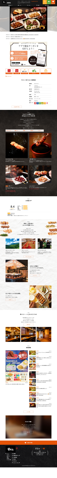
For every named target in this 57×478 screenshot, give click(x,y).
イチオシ (29, 5)
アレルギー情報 (9, 459)
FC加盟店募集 (15, 457)
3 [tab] (28, 32)
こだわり (22, 1)
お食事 (38, 5)
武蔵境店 (9, 2)
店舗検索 (14, 453)
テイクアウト (45, 3)
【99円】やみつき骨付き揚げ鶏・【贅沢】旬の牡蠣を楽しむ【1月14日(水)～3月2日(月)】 (24, 34)
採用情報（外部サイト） (16, 455)
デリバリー (48, 3)
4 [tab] (29, 32)
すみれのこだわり (9, 76)
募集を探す (28, 432)
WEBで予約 (53, 3)
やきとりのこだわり (28, 256)
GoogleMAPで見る (16, 106)
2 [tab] (27, 32)
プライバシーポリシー (16, 462)
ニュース (25, 1)
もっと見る (28, 411)
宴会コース (11, 5)
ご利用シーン (11, 299)
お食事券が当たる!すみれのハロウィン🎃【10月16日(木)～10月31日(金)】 (22, 38)
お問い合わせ (15, 460)
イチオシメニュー (8, 130)
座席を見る (28, 324)
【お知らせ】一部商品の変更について (16, 36)
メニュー (19, 1)
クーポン (29, 1)
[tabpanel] (28, 19)
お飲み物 (48, 5)
